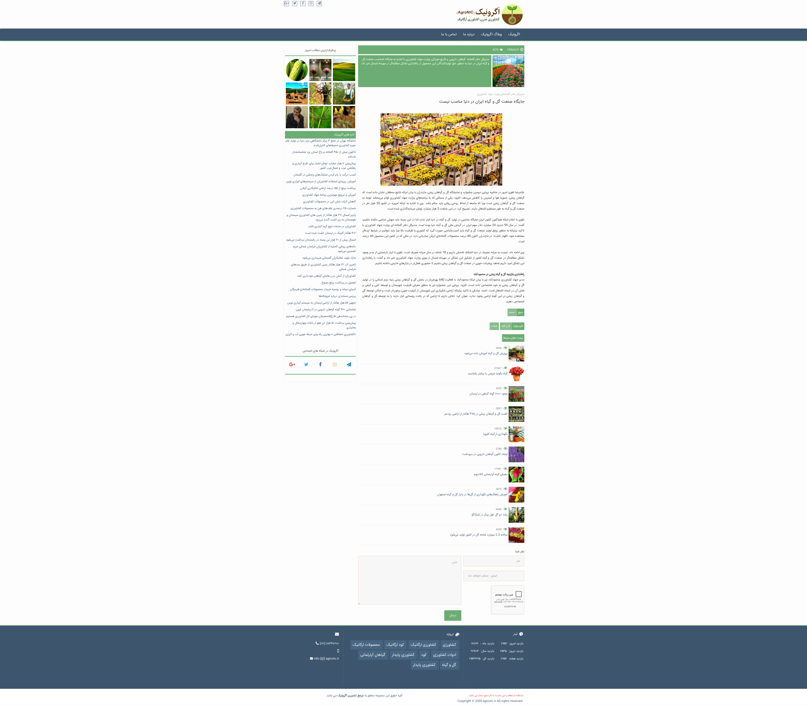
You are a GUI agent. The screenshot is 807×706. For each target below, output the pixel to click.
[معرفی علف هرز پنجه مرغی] (320, 117)
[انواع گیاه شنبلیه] (344, 117)
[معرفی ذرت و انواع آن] (297, 70)
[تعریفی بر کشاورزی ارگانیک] (344, 94)
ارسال (453, 615)
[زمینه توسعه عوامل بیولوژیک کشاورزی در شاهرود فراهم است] (297, 117)
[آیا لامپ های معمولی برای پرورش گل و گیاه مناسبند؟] (320, 70)
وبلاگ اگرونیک (491, 34)
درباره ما (469, 34)
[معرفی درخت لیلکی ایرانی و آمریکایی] (320, 94)
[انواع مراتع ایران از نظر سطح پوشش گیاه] (344, 70)
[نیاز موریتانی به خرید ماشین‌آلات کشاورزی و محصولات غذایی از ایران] (297, 94)
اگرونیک (514, 34)
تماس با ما (449, 34)
